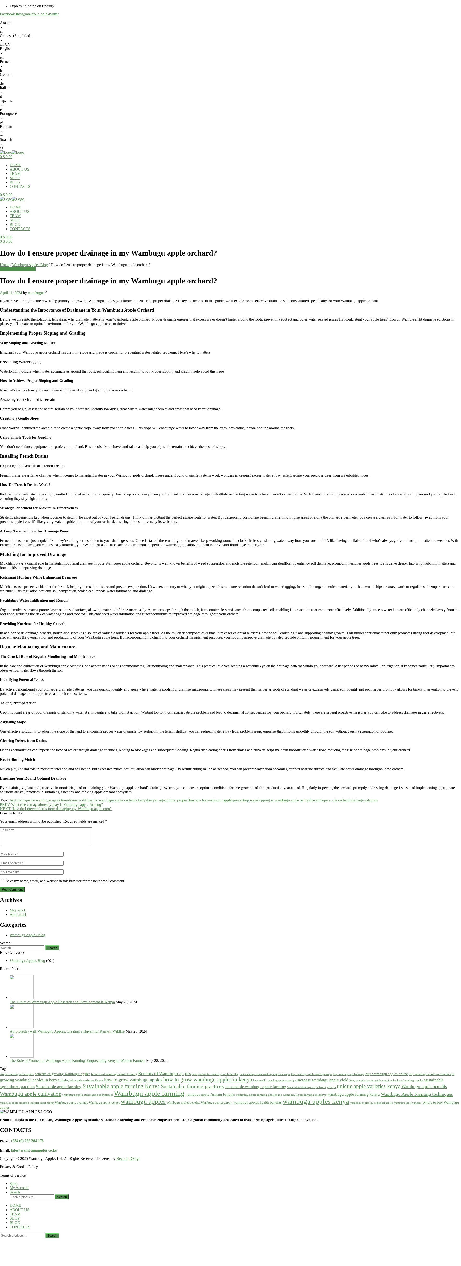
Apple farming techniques (17, 1074)
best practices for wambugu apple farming (215, 1074)
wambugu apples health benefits (257, 1102)
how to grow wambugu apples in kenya (207, 1079)
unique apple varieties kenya (368, 1086)
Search (62, 1197)
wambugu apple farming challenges (259, 1094)
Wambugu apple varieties (407, 1102)
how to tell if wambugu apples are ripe (274, 1080)
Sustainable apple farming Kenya (121, 1086)
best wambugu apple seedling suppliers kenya (265, 1074)
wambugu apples (143, 1101)
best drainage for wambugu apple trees (39, 800)
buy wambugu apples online (386, 1074)
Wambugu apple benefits (424, 1086)
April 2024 (18, 914)
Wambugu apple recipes (104, 1102)
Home (4, 265)
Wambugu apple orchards (71, 1102)
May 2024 (17, 910)
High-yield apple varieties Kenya (81, 1080)
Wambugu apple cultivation (30, 1094)
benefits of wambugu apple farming (114, 1074)
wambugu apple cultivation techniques (87, 1094)
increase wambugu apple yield (322, 1080)
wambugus (36, 293)
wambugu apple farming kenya (353, 1094)
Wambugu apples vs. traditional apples (371, 1102)
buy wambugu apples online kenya (431, 1074)
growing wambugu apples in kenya (29, 1080)
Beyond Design (128, 1158)
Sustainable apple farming (58, 1086)
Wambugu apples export (216, 1102)
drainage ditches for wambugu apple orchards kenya (107, 800)
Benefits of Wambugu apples (164, 1073)
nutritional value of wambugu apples (402, 1080)
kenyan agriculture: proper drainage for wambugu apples (190, 800)
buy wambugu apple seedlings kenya (311, 1074)
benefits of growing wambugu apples (62, 1074)
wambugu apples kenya (316, 1101)
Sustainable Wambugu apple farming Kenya (311, 1087)
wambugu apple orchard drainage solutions (345, 800)
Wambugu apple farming (149, 1093)
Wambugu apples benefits (183, 1102)
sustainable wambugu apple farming (255, 1086)
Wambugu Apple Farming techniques (417, 1094)
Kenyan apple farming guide (365, 1080)
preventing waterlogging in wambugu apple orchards (273, 800)
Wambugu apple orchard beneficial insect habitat (27, 1102)
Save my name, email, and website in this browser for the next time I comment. (65, 881)
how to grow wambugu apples (133, 1079)
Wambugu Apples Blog (30, 265)
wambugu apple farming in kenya (304, 1094)
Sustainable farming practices (192, 1086)
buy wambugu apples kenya (348, 1074)
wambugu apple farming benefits (210, 1094)
